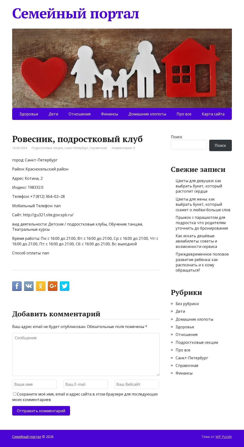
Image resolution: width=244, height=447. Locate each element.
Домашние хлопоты (147, 114)
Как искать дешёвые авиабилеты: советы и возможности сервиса (196, 241)
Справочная (98, 148)
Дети (53, 114)
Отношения (80, 114)
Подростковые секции (47, 148)
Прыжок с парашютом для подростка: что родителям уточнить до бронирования (202, 223)
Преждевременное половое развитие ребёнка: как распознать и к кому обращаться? (202, 262)
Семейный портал (75, 13)
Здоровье (29, 114)
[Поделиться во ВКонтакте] (29, 286)
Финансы (109, 114)
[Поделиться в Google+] (52, 286)
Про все (184, 114)
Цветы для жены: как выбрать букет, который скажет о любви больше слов (203, 204)
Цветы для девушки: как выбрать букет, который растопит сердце (199, 186)
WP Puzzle (224, 436)
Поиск (176, 136)
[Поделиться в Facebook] (17, 286)
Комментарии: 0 (123, 148)
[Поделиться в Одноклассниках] (41, 286)
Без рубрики (187, 303)
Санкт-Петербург (76, 148)
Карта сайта (213, 114)
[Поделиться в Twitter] (64, 286)
